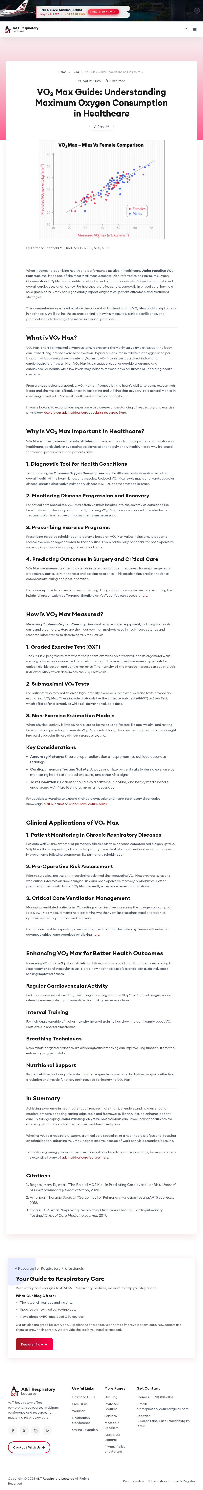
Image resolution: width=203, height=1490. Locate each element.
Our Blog (110, 1397)
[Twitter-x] (24, 1430)
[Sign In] (186, 29)
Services (110, 1416)
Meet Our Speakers (111, 1425)
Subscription (157, 1481)
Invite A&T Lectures (112, 1406)
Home (62, 72)
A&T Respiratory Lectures (55, 1478)
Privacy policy (133, 1481)
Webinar (78, 1411)
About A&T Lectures (112, 1437)
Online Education (85, 1430)
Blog (76, 72)
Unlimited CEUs (83, 1397)
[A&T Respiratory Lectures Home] (37, 1391)
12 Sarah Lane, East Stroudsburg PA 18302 (163, 1423)
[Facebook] (12, 1430)
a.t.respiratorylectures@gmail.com (162, 1409)
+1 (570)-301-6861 (160, 1397)
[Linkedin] (47, 1430)
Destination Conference (81, 1420)
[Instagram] (35, 1430)
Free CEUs (80, 1404)
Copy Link (103, 126)
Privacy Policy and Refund (114, 1449)
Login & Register (183, 1481)
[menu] (195, 29)
